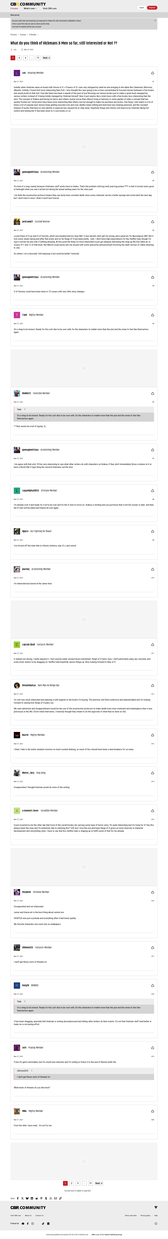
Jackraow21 (27, 222)
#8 (153, 499)
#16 (152, 901)
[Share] (152, 73)
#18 (152, 994)
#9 (153, 540)
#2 (153, 181)
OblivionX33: (23, 1071)
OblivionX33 (27, 947)
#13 (152, 744)
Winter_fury (28, 773)
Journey (26, 569)
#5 (153, 324)
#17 (152, 956)
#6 (153, 402)
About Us (28, 1215)
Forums (14, 8)
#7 (153, 458)
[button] (36, 8)
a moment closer (30, 811)
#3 (153, 230)
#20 (152, 1120)
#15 (152, 819)
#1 (153, 82)
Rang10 (25, 985)
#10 (152, 578)
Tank (24, 315)
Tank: (19, 409)
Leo (15, 50)
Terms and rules (131, 1215)
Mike (24, 1111)
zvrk (24, 1048)
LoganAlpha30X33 (30, 491)
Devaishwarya (29, 685)
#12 (152, 694)
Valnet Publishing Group (113, 1235)
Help (47, 24)
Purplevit (26, 892)
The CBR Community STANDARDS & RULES (67, 21)
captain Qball (28, 645)
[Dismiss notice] (155, 20)
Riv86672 (26, 393)
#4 (153, 286)
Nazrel (25, 735)
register (23, 26)
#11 (152, 653)
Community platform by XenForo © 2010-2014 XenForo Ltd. (67, 1235)
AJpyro (25, 531)
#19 (152, 1056)
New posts (14, 15)
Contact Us (39, 1215)
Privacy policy (145, 1215)
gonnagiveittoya (30, 172)
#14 (152, 781)
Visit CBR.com (50, 8)
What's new (29, 8)
